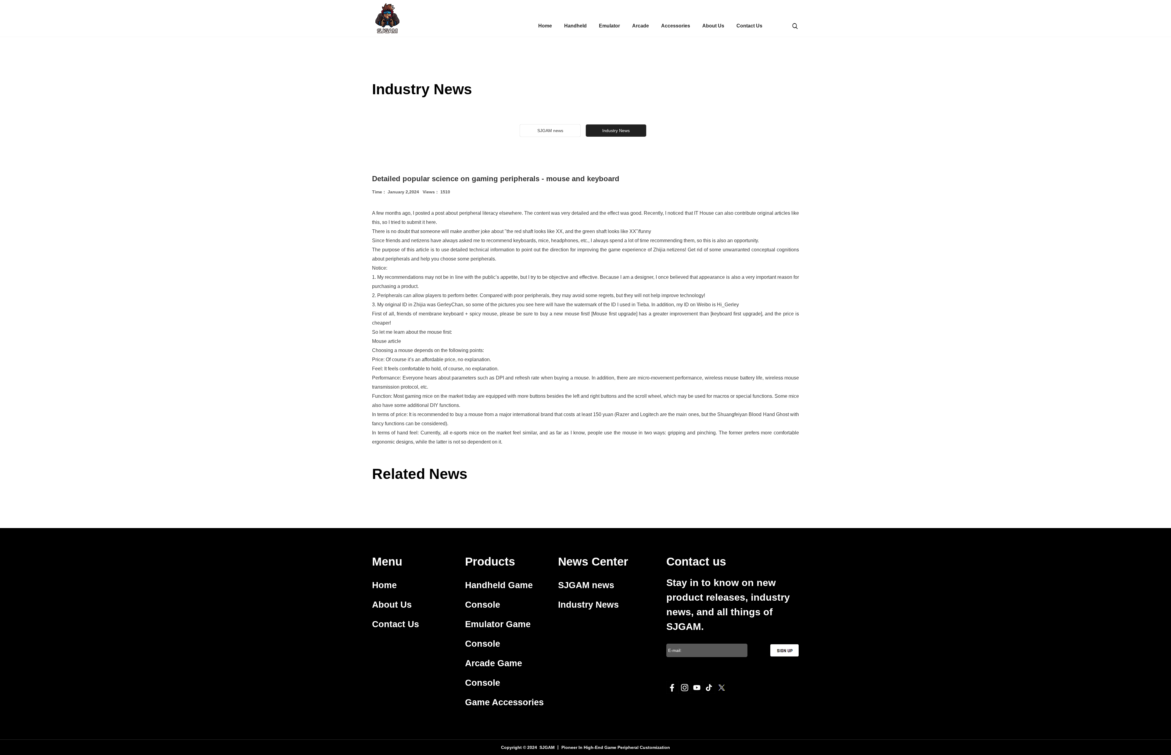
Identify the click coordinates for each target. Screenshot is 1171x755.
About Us (713, 25)
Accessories (675, 25)
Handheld (575, 25)
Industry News (588, 604)
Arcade (640, 25)
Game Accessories (504, 702)
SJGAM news (550, 130)
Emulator (609, 25)
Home (545, 25)
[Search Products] (795, 25)
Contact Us (749, 25)
